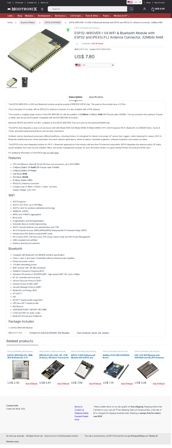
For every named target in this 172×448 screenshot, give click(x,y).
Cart (9, 2)
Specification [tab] (96, 97)
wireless (105, 333)
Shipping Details (82, 413)
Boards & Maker (28, 22)
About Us (44, 2)
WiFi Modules (94, 28)
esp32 (94, 333)
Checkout (19, 2)
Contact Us (32, 2)
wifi (99, 333)
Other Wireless (45, 351)
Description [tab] (75, 97)
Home (9, 22)
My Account (160, 2)
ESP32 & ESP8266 (53, 22)
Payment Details (81, 416)
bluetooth (86, 333)
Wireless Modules (59, 351)
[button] (68, 29)
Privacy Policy (137, 436)
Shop (148, 2)
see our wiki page (51, 153)
